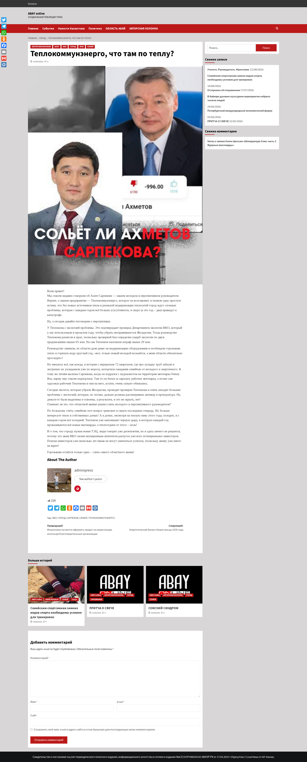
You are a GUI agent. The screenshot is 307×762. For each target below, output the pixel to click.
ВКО (64, 46)
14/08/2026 (37, 622)
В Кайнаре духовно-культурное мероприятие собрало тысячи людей (238, 98)
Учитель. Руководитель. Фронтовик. (228, 69)
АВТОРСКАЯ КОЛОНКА (143, 29)
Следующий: (156, 528)
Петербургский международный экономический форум (239, 110)
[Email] (4, 52)
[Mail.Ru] (4, 64)
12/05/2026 (96, 613)
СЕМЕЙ (90, 46)
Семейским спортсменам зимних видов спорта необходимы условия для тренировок (56, 612)
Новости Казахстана (71, 29)
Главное (33, 29)
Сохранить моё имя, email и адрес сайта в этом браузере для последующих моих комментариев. (94, 729)
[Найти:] (231, 47)
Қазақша (32, 3)
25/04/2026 (155, 613)
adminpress (83, 470)
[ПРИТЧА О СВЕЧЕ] (115, 585)
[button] (277, 28)
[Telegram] (4, 26)
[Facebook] (4, 45)
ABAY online (36, 13)
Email (120, 701)
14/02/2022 (38, 61)
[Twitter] (4, 20)
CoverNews (252, 756)
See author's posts (90, 479)
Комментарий (39, 657)
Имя (33, 701)
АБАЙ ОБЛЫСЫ (51, 599)
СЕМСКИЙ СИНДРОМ (163, 608)
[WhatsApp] (4, 32)
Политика (95, 29)
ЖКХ (82, 46)
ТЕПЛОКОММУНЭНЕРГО (101, 517)
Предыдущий (79, 530)
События (48, 29)
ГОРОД (73, 46)
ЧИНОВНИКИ (96, 599)
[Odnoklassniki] (4, 39)
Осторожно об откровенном (223, 90)
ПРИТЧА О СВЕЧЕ (101, 608)
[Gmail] (4, 58)
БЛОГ (57, 46)
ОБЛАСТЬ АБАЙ (115, 29)
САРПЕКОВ (72, 517)
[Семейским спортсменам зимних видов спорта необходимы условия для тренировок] (56, 585)
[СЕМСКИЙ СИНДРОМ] (174, 585)
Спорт (74, 599)
